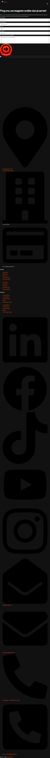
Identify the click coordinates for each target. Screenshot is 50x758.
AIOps (4, 300)
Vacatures (5, 272)
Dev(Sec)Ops (6, 298)
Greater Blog (6, 277)
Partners (5, 276)
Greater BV (10, 757)
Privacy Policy (6, 279)
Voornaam (2, 17)
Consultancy (6, 297)
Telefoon (2, 31)
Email (1, 26)
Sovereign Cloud (7, 302)
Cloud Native (6, 295)
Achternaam (3, 22)
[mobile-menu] (45, 3)
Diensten (5, 274)
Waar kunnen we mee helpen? (7, 35)
